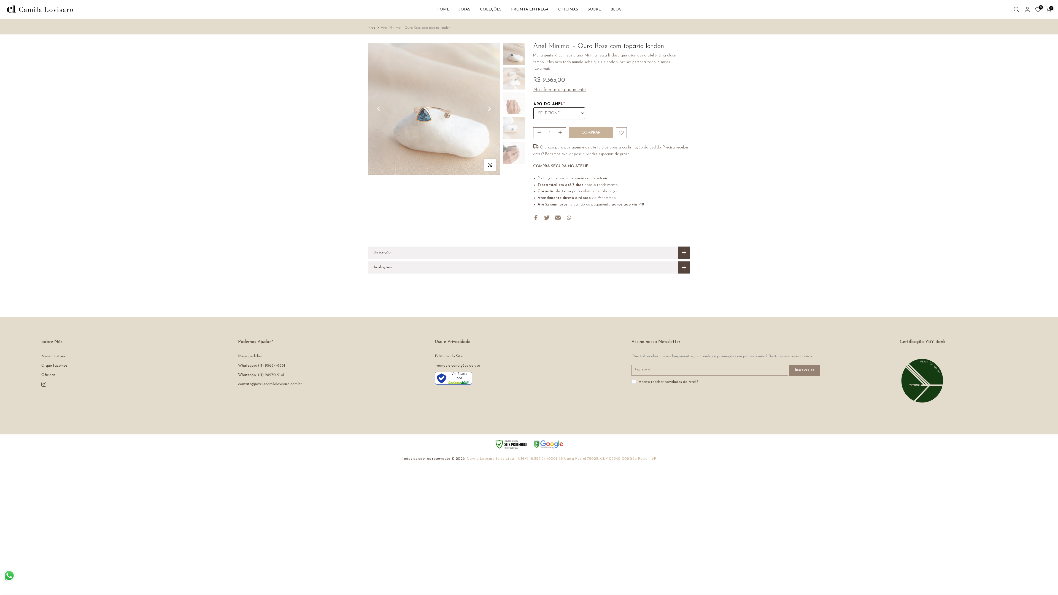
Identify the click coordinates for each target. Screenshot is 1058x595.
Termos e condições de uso (457, 366)
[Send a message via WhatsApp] (9, 575)
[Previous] (379, 109)
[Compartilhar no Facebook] (536, 217)
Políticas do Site (449, 356)
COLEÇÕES (490, 9)
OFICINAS (568, 9)
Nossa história (53, 356)
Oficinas (48, 375)
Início (371, 27)
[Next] (489, 109)
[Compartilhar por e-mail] (558, 217)
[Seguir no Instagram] (43, 384)
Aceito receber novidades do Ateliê (668, 382)
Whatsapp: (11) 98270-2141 (261, 375)
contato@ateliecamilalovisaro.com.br (270, 384)
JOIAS (464, 9)
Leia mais (542, 69)
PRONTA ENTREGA (530, 9)
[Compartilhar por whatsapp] (569, 217)
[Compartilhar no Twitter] (547, 217)
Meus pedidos (250, 356)
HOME (442, 9)
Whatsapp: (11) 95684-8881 (261, 366)
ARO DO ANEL (549, 104)
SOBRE (594, 9)
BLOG (616, 9)
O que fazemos (54, 366)
